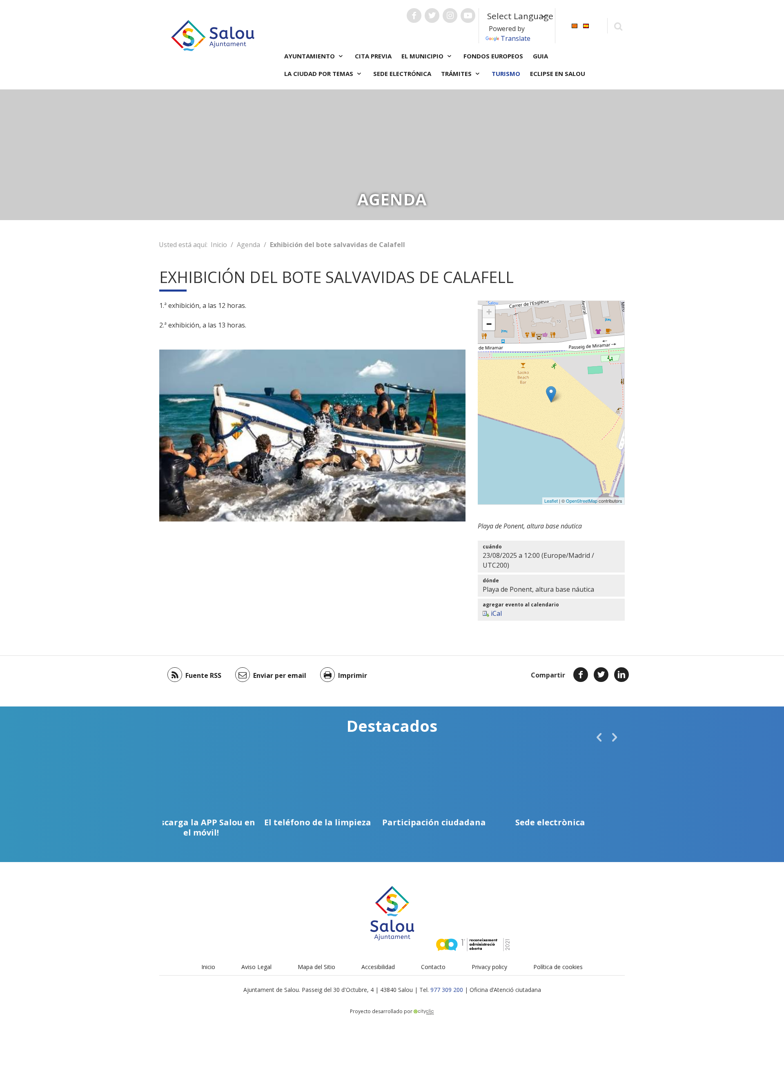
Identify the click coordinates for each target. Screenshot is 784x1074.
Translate (515, 38)
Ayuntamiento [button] (310, 56)
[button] (599, 737)
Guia (540, 56)
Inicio (219, 244)
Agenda (248, 244)
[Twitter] (601, 674)
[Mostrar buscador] (618, 26)
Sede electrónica (402, 73)
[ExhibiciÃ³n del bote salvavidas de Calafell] (551, 394)
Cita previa (373, 56)
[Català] (574, 25)
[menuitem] (574, 25)
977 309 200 (446, 990)
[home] (212, 34)
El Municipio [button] (423, 56)
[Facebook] (580, 674)
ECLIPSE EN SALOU (557, 73)
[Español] (586, 25)
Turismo (506, 73)
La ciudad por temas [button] (319, 73)
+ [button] (489, 312)
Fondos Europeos (493, 56)
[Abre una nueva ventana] (414, 15)
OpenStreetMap (581, 500)
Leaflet (551, 500)
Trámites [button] (457, 73)
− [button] (489, 324)
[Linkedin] (621, 674)
